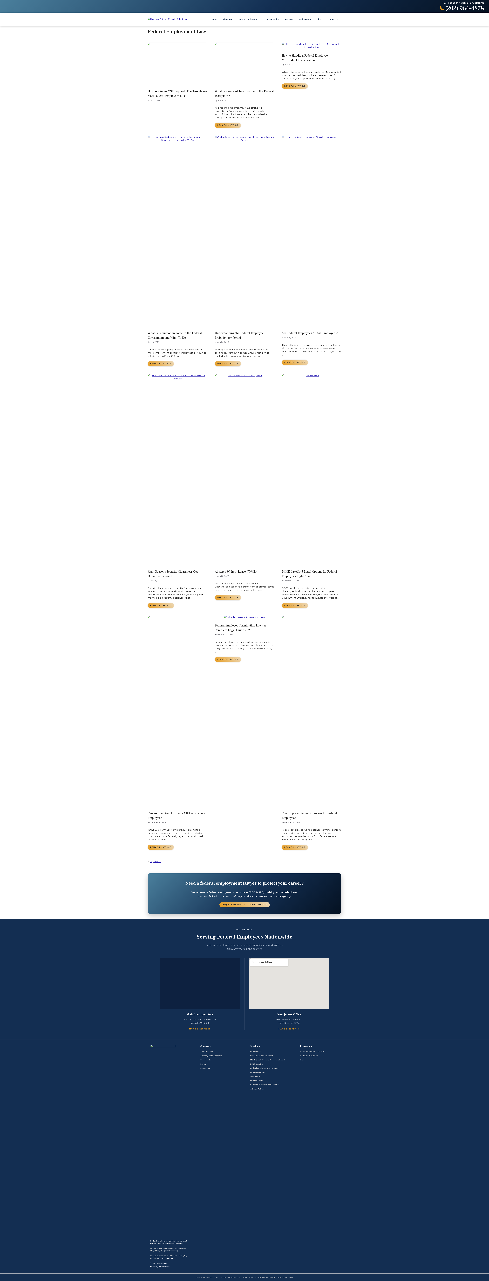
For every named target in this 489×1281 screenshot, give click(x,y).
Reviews (289, 19)
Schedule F (255, 1076)
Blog (319, 19)
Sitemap (257, 1277)
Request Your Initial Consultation (243, 904)
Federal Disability (257, 1072)
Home (214, 19)
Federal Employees (247, 19)
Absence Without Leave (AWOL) (236, 572)
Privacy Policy (248, 1277)
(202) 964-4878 (464, 8)
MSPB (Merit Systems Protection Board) (267, 1060)
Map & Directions (199, 1029)
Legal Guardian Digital (284, 1277)
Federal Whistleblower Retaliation (265, 1085)
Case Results (272, 19)
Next (157, 861)
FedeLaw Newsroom (309, 1056)
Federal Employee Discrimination (264, 1068)
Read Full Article (227, 125)
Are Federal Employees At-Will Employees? (310, 333)
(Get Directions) (171, 1251)
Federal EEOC (256, 1052)
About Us (227, 19)
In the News (305, 19)
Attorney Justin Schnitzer (211, 1056)
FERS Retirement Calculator (312, 1052)
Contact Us (333, 19)
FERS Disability (256, 1064)
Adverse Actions (257, 1089)
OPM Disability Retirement (261, 1056)
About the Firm (206, 1052)
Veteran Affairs (256, 1081)
